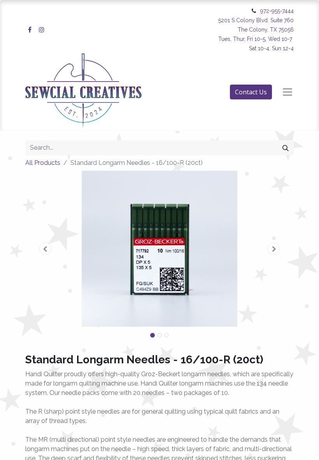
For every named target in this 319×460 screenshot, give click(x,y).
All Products (42, 162)
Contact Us (251, 92)
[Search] (285, 147)
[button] (45, 248)
